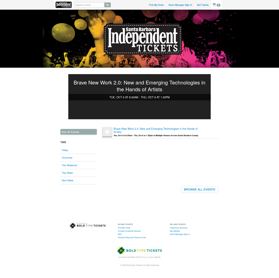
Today (65, 150)
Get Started (175, 230)
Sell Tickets (203, 4)
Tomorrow (67, 157)
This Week (67, 172)
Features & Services (178, 227)
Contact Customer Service (129, 230)
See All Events (70, 132)
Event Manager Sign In (180, 4)
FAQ (120, 234)
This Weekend (69, 165)
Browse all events (199, 189)
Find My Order (156, 4)
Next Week (67, 180)
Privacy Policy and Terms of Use (132, 237)
